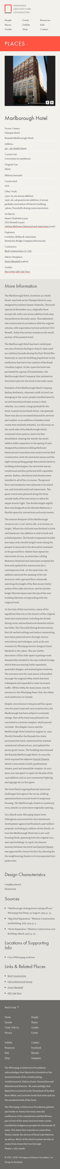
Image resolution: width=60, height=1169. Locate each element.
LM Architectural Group (20, 981)
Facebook (36, 1047)
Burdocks (18, 1162)
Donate (8, 1022)
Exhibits (26, 24)
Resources (45, 20)
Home (8, 1017)
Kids (42, 24)
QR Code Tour (15, 993)
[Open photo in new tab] (30, 81)
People (8, 20)
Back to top (10, 1007)
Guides (8, 29)
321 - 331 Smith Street (16, 148)
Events (25, 20)
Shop (25, 29)
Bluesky (35, 1052)
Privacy (8, 1032)
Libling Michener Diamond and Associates (27, 226)
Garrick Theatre (41, 759)
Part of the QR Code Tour (17, 271)
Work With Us (12, 1027)
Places (8, 24)
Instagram (36, 1058)
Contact (44, 29)
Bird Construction (17, 976)
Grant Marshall (13, 261)
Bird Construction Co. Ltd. (18, 251)
